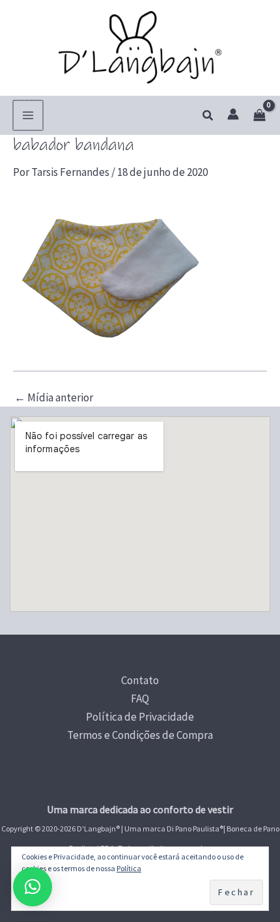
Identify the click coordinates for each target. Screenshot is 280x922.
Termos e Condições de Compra (140, 735)
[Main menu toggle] (28, 115)
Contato (140, 680)
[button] (208, 116)
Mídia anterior (53, 397)
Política (129, 868)
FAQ (140, 698)
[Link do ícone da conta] (233, 114)
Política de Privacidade (140, 717)
